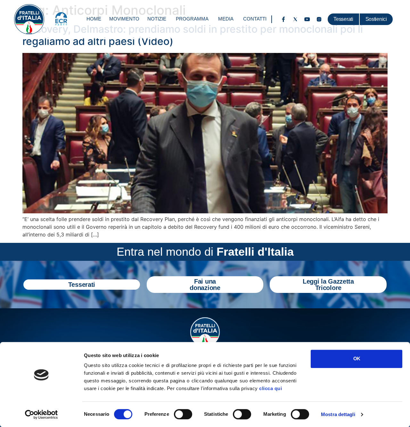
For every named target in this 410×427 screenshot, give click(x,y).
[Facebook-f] (283, 19)
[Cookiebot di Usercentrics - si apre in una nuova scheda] (41, 414)
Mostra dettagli (338, 414)
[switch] (183, 414)
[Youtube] (307, 19)
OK (356, 358)
